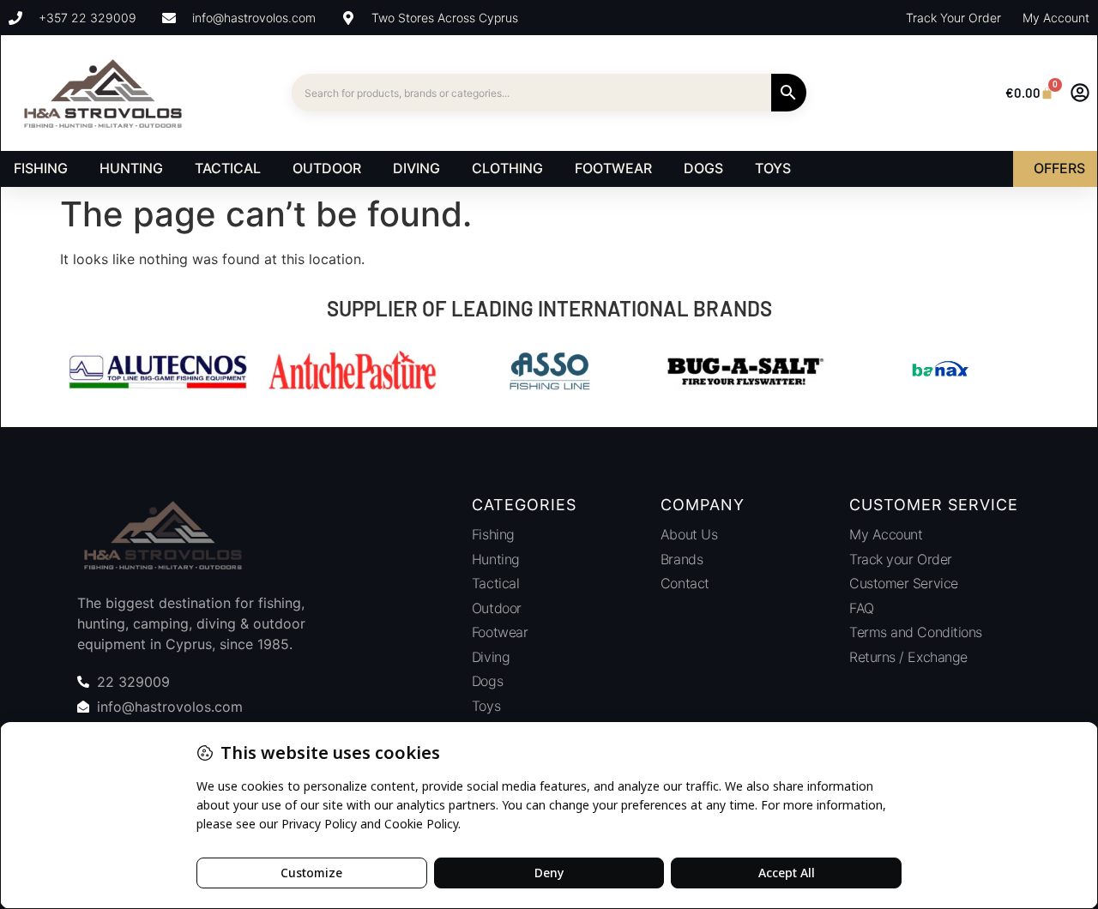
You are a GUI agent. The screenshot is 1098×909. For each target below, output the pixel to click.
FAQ (861, 608)
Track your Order (900, 559)
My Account (886, 534)
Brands (682, 559)
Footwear (500, 632)
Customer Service (903, 583)
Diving (491, 656)
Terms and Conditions (915, 632)
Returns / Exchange (908, 656)
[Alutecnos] (158, 373)
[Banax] (940, 373)
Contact (685, 583)
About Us (689, 534)
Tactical (495, 583)
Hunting (496, 559)
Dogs (487, 680)
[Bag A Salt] (744, 373)
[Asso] (549, 373)
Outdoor (497, 608)
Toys (486, 705)
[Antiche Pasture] (353, 373)
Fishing (493, 534)
